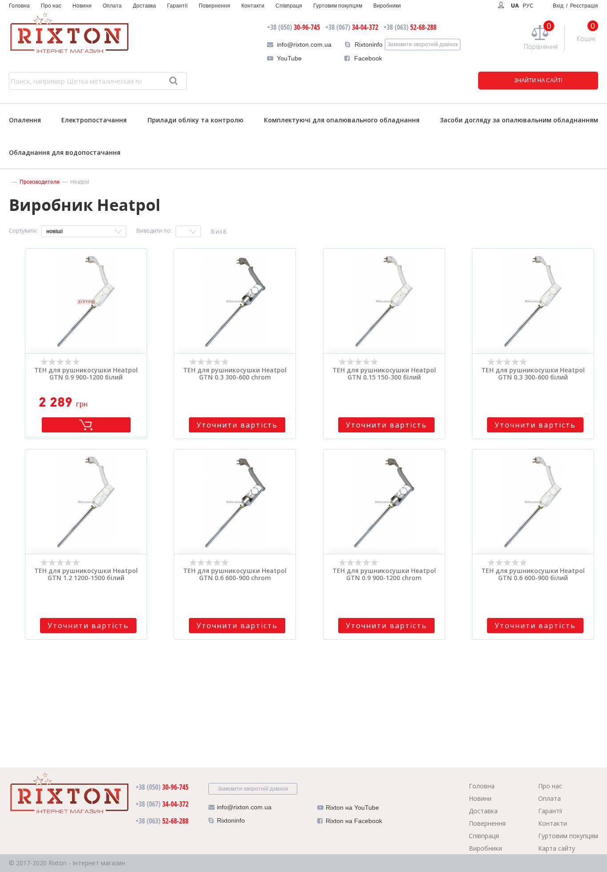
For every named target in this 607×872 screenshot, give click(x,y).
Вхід (575, 6)
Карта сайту (556, 848)
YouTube (289, 58)
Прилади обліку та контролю (196, 120)
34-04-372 (351, 27)
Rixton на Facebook (354, 820)
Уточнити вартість (237, 425)
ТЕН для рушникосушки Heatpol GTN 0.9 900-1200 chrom (384, 574)
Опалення (25, 120)
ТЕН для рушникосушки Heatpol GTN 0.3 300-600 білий (533, 374)
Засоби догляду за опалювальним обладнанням (519, 120)
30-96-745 (293, 27)
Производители (40, 182)
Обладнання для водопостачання (64, 152)
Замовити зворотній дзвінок (422, 44)
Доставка (144, 6)
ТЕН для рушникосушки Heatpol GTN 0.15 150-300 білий (384, 374)
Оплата (112, 6)
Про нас (51, 6)
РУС (528, 6)
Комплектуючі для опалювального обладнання (341, 120)
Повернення (214, 6)
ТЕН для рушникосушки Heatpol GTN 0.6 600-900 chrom (235, 574)
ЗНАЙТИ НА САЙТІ (538, 80)
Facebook (368, 58)
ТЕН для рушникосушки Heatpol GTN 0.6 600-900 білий (533, 574)
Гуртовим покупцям (337, 6)
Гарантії (177, 6)
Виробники (387, 6)
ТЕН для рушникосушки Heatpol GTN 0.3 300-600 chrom (235, 374)
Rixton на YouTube (352, 807)
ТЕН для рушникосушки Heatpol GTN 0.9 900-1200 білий (86, 374)
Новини (82, 6)
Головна (19, 6)
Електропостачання (94, 120)
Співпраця (289, 6)
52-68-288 (409, 27)
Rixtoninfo (369, 44)
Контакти (252, 6)
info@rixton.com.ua (304, 44)
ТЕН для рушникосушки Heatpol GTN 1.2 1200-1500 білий (86, 574)
